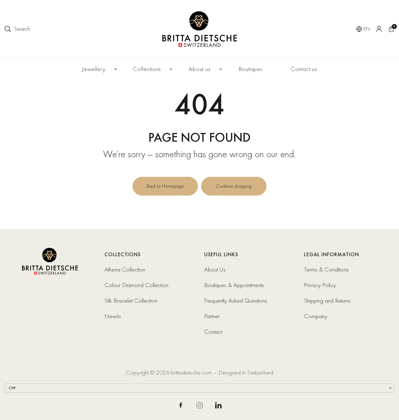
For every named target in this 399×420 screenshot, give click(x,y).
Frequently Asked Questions (235, 300)
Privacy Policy (320, 285)
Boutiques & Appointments (234, 285)
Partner (212, 316)
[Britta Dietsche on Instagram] (199, 405)
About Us (215, 269)
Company (316, 316)
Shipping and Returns (327, 300)
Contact (213, 331)
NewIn (112, 316)
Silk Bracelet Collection (130, 300)
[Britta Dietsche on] (218, 405)
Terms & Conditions (326, 269)
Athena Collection (124, 269)
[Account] (379, 29)
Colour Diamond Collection (136, 285)
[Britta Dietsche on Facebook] (180, 405)
